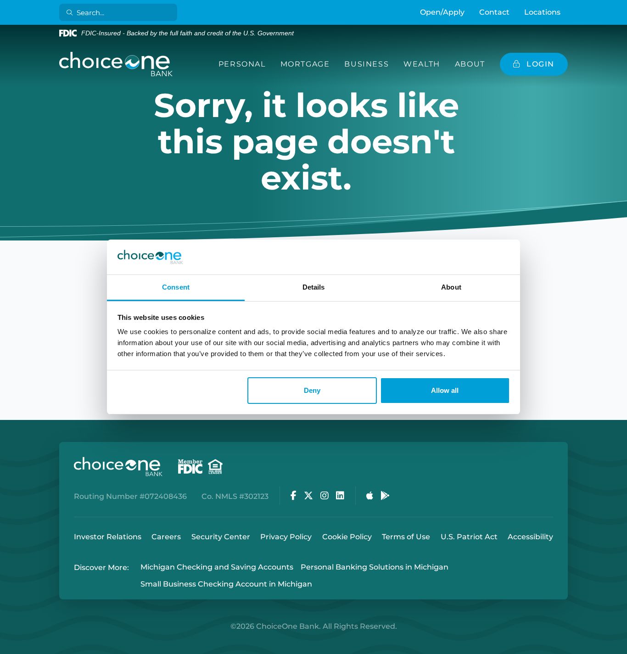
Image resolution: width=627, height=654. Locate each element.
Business (366, 64)
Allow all (445, 390)
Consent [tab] (176, 287)
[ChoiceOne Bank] (116, 64)
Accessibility (530, 536)
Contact (494, 12)
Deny (312, 390)
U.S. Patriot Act (469, 536)
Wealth (421, 64)
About (470, 64)
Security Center (220, 536)
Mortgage (305, 64)
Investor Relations (107, 536)
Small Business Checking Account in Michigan (226, 584)
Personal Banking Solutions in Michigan (374, 567)
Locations (542, 12)
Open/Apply (442, 12)
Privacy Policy (286, 536)
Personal (242, 64)
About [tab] (451, 287)
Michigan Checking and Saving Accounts (216, 567)
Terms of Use (406, 536)
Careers (166, 536)
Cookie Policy (347, 536)
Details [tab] (313, 287)
